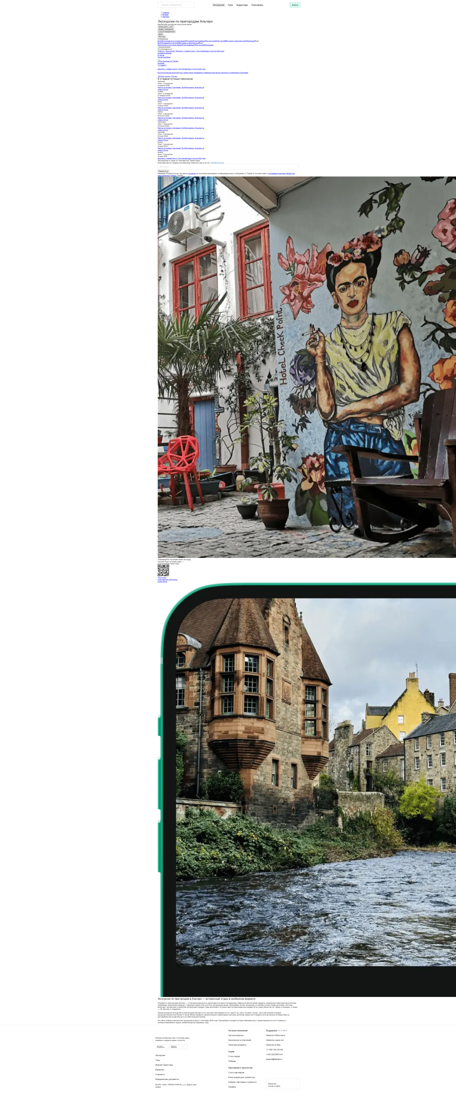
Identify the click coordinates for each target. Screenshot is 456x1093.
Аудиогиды (242, 5)
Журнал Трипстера (164, 1065)
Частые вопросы (236, 1035)
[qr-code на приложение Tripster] (185, 1046)
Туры (230, 5)
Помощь (232, 1061)
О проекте (160, 1074)
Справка (232, 1087)
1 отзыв (161, 65)
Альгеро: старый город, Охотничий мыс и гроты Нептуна (181, 158)
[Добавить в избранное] (159, 59)
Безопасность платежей (239, 1040)
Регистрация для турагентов (241, 1077)
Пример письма (217, 163)
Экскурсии (160, 1055)
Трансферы (257, 5)
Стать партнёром (236, 1072)
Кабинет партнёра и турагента (242, 1082)
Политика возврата (237, 1045)
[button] (295, 5)
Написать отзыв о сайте (274, 1085)
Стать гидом (234, 1056)
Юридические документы (167, 1079)
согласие (192, 173)
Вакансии (159, 1069)
